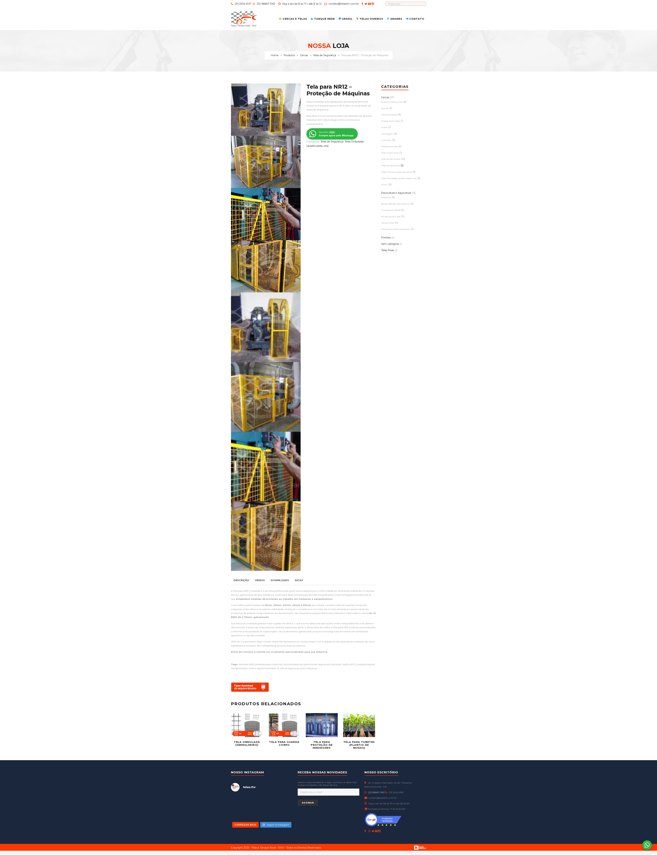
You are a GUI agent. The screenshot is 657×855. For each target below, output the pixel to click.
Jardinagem (387, 133)
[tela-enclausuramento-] (266, 214)
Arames (385, 108)
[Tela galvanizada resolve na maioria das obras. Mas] (240, 801)
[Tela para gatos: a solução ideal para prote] (283, 801)
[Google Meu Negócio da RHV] (370, 831)
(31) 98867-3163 (265, 3)
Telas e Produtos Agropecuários (396, 172)
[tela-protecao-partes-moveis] (266, 110)
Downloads (280, 580)
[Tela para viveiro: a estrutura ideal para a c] (261, 801)
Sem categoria (390, 243)
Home (275, 55)
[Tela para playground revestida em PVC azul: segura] (240, 813)
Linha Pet (386, 140)
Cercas (304, 55)
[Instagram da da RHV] (373, 3)
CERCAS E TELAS (294, 18)
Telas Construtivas (390, 152)
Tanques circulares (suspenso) (395, 229)
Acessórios (386, 197)
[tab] (241, 580)
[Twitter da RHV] (366, 3)
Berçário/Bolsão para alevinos (395, 203)
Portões (386, 237)
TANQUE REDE (324, 18)
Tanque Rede (387, 222)
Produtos (289, 55)
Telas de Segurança (324, 55)
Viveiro (384, 184)
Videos (260, 580)
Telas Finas (387, 250)
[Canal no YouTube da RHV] (370, 3)
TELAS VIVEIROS (371, 18)
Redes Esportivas (389, 146)
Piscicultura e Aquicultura (396, 192)
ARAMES (395, 18)
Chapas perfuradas (390, 121)
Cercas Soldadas (389, 114)
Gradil (384, 127)
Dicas (299, 580)
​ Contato (416, 18)
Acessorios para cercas (392, 102)
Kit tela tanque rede (391, 216)
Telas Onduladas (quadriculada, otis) (399, 178)
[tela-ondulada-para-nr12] (266, 162)
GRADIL (347, 18)
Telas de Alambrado (391, 159)
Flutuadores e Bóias (390, 210)
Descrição (241, 580)
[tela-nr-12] (266, 266)
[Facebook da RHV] (363, 3)
